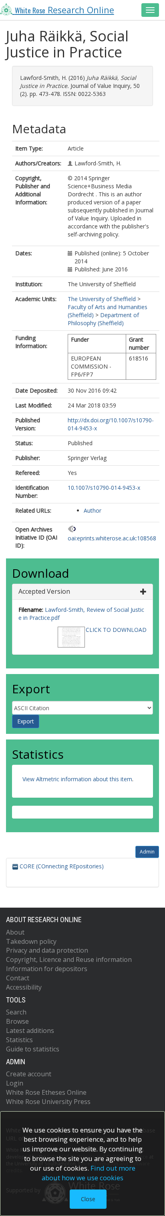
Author (92, 510)
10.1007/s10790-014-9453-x (104, 487)
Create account (28, 1073)
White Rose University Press (48, 1101)
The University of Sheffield (102, 299)
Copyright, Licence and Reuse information (69, 959)
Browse (17, 1021)
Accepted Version (44, 591)
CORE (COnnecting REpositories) (61, 866)
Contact (17, 978)
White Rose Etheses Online (46, 1092)
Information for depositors (46, 968)
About (15, 932)
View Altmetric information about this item (77, 779)
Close (88, 1199)
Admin (147, 851)
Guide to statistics (32, 1049)
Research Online (64, 10)
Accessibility (24, 987)
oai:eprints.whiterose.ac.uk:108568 (112, 538)
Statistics (19, 1039)
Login (14, 1083)
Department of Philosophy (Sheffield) (103, 319)
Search (16, 1012)
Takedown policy (31, 941)
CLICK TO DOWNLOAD (116, 629)
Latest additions (30, 1030)
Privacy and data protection (47, 950)
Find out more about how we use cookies (88, 1172)
